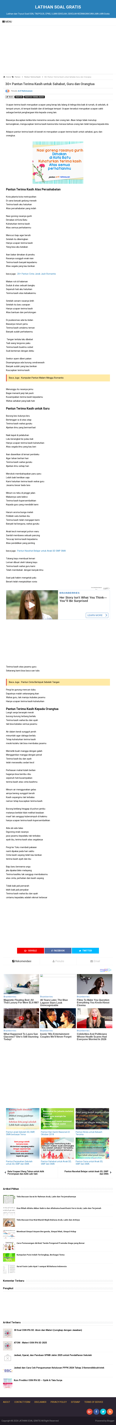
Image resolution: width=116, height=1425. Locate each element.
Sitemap (75, 1402)
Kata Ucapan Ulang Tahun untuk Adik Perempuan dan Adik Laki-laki (26, 1172)
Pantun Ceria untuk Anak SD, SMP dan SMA (89, 1162)
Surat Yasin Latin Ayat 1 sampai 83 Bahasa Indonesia (42, 1266)
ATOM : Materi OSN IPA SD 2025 (30, 1342)
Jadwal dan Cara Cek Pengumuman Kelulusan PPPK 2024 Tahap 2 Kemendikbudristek (59, 1368)
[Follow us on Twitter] (103, 1412)
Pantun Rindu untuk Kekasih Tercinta (89, 1133)
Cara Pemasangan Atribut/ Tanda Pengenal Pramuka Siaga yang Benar (51, 1243)
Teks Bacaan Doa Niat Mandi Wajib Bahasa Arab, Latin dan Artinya (48, 1220)
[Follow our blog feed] (110, 1412)
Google (32, 950)
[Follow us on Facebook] (96, 1412)
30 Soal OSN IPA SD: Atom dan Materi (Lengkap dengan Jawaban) (48, 1330)
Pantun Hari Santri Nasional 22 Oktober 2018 (55, 1133)
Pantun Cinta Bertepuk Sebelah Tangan (40, 682)
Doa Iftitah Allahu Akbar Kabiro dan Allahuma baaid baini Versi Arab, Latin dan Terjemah (59, 1208)
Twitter (87, 950)
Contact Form (22, 1402)
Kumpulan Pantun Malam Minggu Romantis (42, 377)
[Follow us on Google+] (90, 1412)
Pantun (19, 97)
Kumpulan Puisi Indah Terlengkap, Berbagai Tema (40, 1255)
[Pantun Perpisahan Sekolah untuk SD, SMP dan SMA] (22, 1148)
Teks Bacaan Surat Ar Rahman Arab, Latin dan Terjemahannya (46, 1196)
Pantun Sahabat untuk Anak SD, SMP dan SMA (56, 1162)
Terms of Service (93, 1402)
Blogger (110, 1421)
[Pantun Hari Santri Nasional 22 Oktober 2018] (57, 1118)
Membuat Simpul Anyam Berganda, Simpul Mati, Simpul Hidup (46, 1231)
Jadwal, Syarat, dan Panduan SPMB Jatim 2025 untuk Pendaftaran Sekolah (53, 1355)
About (6, 1402)
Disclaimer (40, 1402)
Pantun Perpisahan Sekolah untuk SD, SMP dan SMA (19, 1162)
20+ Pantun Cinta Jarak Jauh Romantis (36, 273)
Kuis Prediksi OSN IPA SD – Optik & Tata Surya (38, 1380)
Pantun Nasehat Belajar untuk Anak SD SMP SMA (41, 550)
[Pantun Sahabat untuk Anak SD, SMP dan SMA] (57, 1148)
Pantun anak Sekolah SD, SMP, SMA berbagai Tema (20, 1133)
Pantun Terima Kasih (34, 97)
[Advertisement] (58, 50)
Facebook (59, 950)
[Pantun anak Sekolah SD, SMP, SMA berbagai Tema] (22, 1118)
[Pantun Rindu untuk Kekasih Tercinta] (92, 1118)
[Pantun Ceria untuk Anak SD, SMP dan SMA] (92, 1148)
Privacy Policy (59, 1402)
